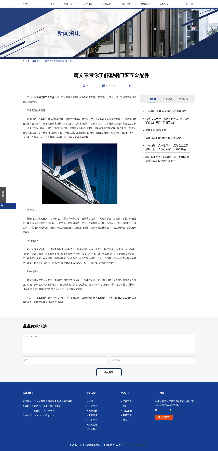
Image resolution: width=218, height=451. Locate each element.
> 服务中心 (92, 420)
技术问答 (183, 99)
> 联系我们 (92, 429)
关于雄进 (88, 4)
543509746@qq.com (44, 415)
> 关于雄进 (92, 410)
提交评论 (109, 372)
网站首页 (51, 4)
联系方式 (164, 4)
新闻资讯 (145, 4)
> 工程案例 (92, 415)
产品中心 (68, 4)
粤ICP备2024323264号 (136, 445)
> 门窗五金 (126, 401)
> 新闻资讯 (92, 424)
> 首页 (89, 401)
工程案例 (107, 4)
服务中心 (126, 4)
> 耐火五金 (126, 420)
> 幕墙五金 (126, 415)
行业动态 (167, 99)
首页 (27, 61)
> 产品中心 (92, 406)
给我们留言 (164, 417)
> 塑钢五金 (126, 406)
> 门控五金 (126, 410)
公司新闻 (151, 99)
